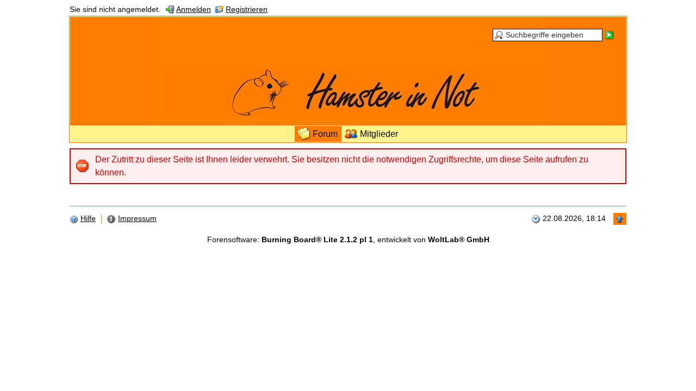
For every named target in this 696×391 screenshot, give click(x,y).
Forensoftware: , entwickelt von (348, 240)
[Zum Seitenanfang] (620, 218)
